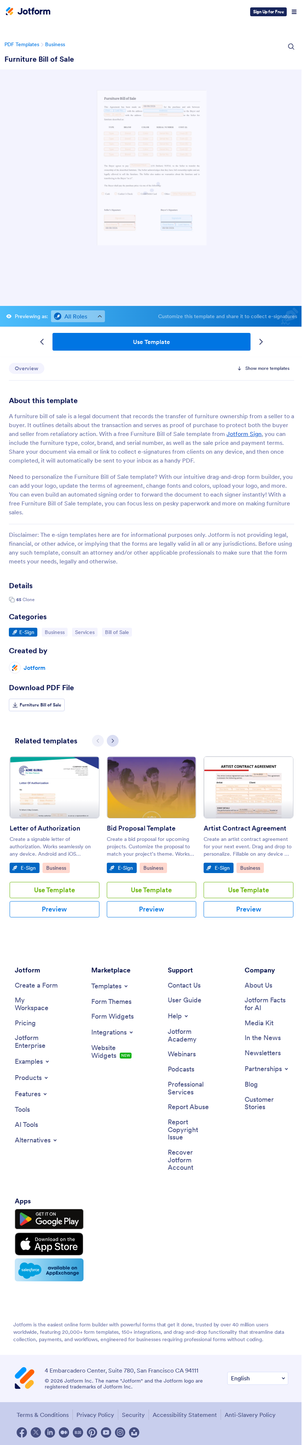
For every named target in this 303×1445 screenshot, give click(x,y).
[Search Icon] (291, 46)
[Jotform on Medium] (64, 1432)
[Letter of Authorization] (54, 787)
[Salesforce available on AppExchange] (49, 1269)
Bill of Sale (118, 631)
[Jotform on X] (36, 1432)
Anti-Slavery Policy (250, 1414)
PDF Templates (21, 44)
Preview (54, 909)
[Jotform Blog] (78, 1432)
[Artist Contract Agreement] (248, 787)
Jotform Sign (244, 433)
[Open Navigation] (294, 12)
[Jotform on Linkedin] (50, 1432)
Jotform (34, 667)
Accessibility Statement (185, 1414)
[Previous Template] (42, 342)
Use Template (151, 341)
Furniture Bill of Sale (39, 59)
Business (55, 44)
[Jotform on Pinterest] (92, 1432)
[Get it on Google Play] (49, 1219)
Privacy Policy (95, 1414)
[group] (54, 842)
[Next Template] (261, 342)
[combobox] (78, 316)
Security (133, 1414)
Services (86, 631)
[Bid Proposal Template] (151, 787)
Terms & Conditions (43, 1414)
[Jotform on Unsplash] (134, 1432)
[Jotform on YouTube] (106, 1432)
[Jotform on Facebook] (22, 1432)
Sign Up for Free (268, 11)
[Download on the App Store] (49, 1244)
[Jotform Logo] (28, 11)
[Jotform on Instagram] (120, 1432)
